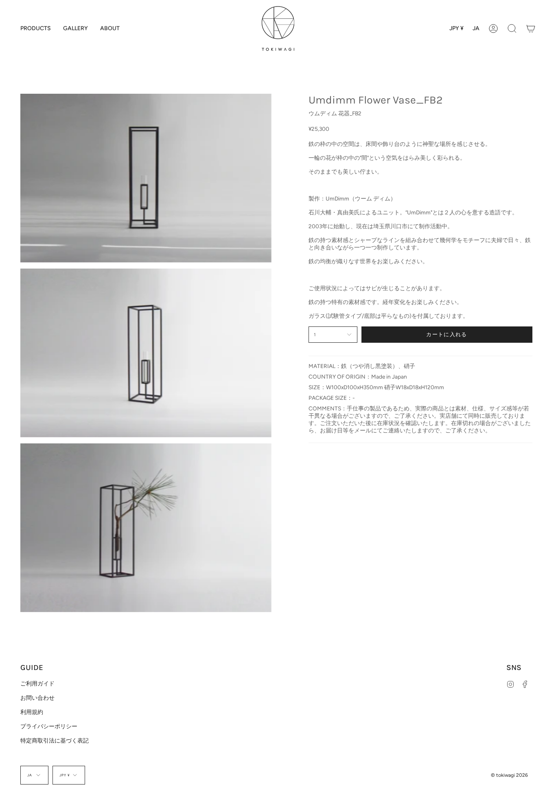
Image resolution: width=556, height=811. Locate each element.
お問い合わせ (37, 697)
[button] (35, 28)
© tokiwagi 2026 (509, 775)
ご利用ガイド (37, 683)
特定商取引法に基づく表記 (54, 740)
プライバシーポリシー (48, 726)
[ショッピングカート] (530, 28)
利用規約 (31, 712)
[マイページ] (493, 28)
